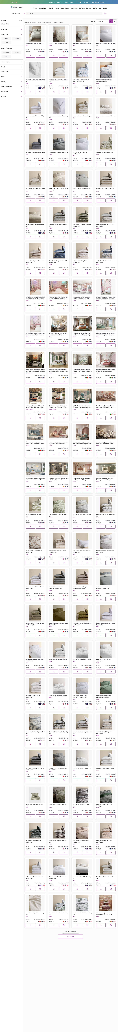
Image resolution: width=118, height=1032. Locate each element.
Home (35, 8)
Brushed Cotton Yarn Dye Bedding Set (35, 732)
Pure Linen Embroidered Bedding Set (35, 116)
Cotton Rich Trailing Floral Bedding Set (80, 261)
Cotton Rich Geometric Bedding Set (34, 515)
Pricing (66, 2)
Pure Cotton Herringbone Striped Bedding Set (35, 768)
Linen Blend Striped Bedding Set (35, 43)
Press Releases (46, 22)
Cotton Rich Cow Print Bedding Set (82, 116)
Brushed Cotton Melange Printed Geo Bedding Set (35, 624)
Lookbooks (74, 8)
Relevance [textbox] (100, 21)
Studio (105, 8)
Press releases (65, 8)
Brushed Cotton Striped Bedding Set (82, 189)
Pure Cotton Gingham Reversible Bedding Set (82, 225)
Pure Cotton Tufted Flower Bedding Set (103, 660)
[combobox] (102, 21)
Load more (70, 936)
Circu (27, 300)
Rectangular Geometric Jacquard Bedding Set (35, 189)
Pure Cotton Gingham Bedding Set (34, 805)
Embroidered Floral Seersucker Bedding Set (34, 877)
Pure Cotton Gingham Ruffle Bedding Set (104, 805)
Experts (88, 8)
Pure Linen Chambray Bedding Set (35, 152)
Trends (57, 8)
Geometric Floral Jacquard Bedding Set (103, 732)
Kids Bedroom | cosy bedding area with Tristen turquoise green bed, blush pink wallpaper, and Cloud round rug (82, 442)
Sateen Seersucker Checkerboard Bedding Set (58, 624)
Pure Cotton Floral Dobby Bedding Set (58, 913)
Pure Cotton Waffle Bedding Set (82, 768)
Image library (43, 8)
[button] (14, 2)
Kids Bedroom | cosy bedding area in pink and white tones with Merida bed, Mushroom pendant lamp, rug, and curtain (58, 442)
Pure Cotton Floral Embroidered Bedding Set (81, 551)
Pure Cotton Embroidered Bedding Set (80, 153)
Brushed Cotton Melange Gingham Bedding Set (56, 587)
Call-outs (81, 8)
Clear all (20, 20)
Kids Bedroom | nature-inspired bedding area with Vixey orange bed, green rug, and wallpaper (82, 334)
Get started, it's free (98, 2)
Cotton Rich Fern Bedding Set (104, 152)
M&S (27, 45)
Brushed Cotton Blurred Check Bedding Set (34, 551)
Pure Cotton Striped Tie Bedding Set (82, 877)
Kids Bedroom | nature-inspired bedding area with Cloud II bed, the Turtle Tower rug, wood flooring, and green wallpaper (58, 370)
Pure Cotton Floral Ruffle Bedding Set (82, 515)
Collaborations (96, 8)
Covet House (29, 373)
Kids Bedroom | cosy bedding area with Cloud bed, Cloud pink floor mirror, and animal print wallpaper (35, 334)
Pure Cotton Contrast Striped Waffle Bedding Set (81, 80)
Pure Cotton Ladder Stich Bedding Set (105, 44)
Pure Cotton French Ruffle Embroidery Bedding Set (80, 696)
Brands (51, 8)
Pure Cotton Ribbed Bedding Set (58, 659)
